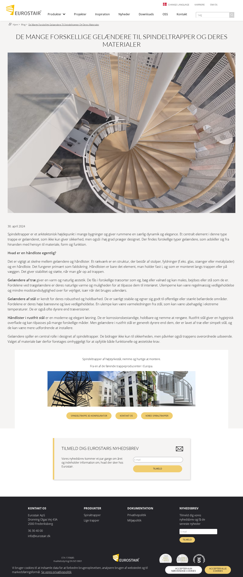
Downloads (146, 14)
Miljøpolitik (134, 520)
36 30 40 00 (35, 531)
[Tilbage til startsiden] (24, 14)
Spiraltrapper (92, 515)
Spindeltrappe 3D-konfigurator (89, 415)
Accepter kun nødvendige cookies (183, 569)
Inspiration (102, 14)
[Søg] (231, 15)
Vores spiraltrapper (157, 415)
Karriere (200, 4)
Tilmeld (157, 468)
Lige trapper (91, 520)
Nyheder (124, 14)
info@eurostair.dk (39, 536)
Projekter (80, 14)
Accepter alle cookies (218, 569)
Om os (213, 4)
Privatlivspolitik (136, 515)
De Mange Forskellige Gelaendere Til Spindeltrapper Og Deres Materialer (63, 24)
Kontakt (182, 14)
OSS (165, 14)
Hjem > (16, 24)
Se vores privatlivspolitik (56, 572)
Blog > (24, 24)
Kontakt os (126, 415)
